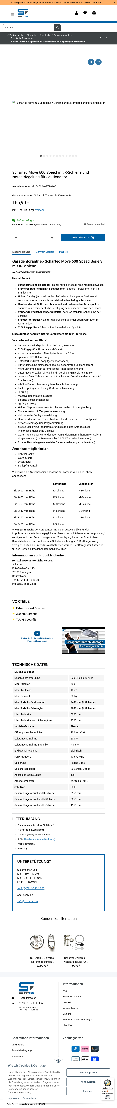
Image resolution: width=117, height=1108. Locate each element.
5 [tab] (54, 156)
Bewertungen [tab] (45, 251)
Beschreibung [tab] (21, 251)
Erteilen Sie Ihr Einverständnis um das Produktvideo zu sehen (37, 639)
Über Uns (67, 1025)
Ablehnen (88, 1091)
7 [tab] (60, 156)
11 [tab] (73, 156)
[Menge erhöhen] (52, 237)
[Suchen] (57, 27)
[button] (76, 13)
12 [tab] (76, 156)
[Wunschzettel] (85, 13)
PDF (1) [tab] (63, 251)
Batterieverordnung (72, 996)
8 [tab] (63, 156)
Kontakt (67, 1002)
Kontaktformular (27, 998)
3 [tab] (47, 156)
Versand (40, 209)
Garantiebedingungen (22, 1050)
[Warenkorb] (95, 13)
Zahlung (67, 1013)
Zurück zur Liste (17, 35)
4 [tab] (51, 156)
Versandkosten (70, 1008)
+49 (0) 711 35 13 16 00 (31, 888)
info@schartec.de (28, 901)
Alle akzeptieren (88, 1072)
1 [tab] (41, 156)
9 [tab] (67, 156)
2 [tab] (44, 156)
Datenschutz (29, 1098)
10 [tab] (70, 156)
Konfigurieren (88, 1081)
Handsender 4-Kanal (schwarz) (39, 839)
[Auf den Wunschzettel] (98, 62)
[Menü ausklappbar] (12, 13)
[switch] (107, 1097)
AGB (65, 990)
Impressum (14, 1098)
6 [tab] (57, 156)
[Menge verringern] (16, 237)
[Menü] (112, 1079)
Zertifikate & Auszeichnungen (77, 1019)
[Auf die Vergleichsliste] (91, 62)
